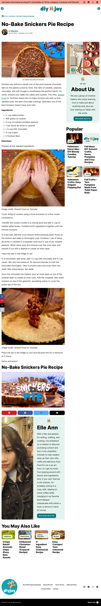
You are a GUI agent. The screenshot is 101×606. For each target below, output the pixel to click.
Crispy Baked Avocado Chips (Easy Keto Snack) (7, 550)
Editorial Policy (72, 585)
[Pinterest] (97, 2)
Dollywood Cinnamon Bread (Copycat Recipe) (25, 547)
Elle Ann (14, 31)
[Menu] (2, 8)
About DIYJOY (48, 585)
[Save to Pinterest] (2, 301)
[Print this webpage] (2, 309)
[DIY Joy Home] (51, 8)
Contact (55, 589)
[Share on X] (2, 305)
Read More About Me (46, 516)
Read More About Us (83, 118)
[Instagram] (84, 2)
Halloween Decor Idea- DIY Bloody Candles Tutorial (73, 151)
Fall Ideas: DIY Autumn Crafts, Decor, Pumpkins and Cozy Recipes (90, 154)
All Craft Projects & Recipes (25, 16)
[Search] (99, 8)
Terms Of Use (59, 585)
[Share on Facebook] (2, 296)
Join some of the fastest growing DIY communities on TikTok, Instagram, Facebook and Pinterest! (40, 2)
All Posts (12, 16)
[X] (93, 2)
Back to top (91, 602)
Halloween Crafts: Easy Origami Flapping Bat (74, 183)
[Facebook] (88, 2)
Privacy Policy (46, 589)
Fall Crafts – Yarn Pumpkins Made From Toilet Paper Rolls (90, 186)
